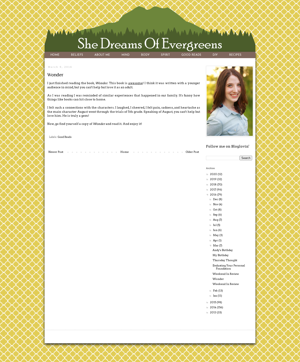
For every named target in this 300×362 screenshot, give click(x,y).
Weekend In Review (226, 273)
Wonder (218, 279)
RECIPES (235, 55)
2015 (213, 302)
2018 (213, 184)
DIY (215, 55)
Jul (215, 225)
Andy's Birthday (223, 250)
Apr (216, 240)
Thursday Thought (225, 260)
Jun (215, 230)
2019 (213, 179)
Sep (215, 214)
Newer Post (55, 151)
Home (124, 151)
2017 (213, 189)
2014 (213, 307)
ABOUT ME (102, 55)
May (216, 235)
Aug (216, 219)
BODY (145, 55)
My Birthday (221, 255)
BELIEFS (77, 55)
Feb (215, 290)
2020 (214, 174)
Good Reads (65, 137)
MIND (125, 55)
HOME (55, 55)
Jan (215, 295)
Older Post (192, 151)
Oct (215, 209)
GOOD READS (191, 55)
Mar (216, 245)
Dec (216, 199)
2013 (213, 312)
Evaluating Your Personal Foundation (229, 267)
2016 (213, 194)
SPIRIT (165, 55)
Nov (216, 204)
